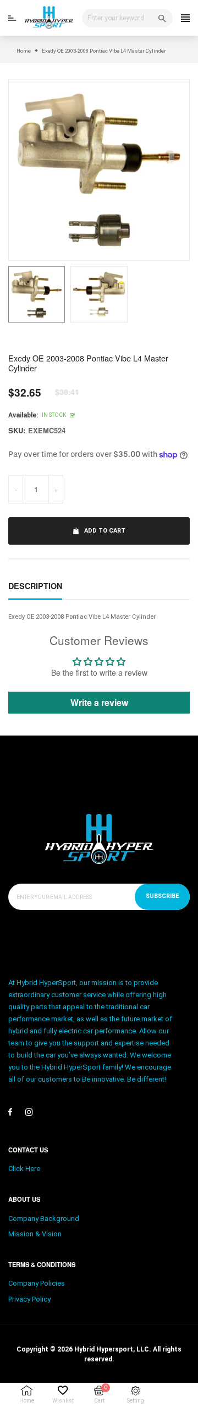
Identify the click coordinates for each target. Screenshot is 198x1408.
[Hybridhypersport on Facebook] (10, 1111)
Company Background (43, 1218)
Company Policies (36, 1283)
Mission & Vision (35, 1234)
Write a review (99, 702)
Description (35, 585)
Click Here (24, 1168)
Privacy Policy (29, 1299)
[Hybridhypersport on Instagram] (29, 1111)
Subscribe (162, 896)
